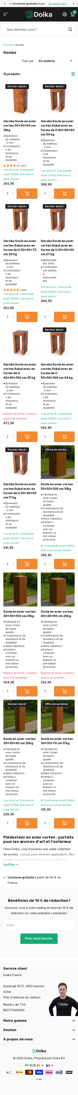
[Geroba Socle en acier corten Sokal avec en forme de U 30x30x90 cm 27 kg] (58, 219)
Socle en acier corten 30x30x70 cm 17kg (57, 741)
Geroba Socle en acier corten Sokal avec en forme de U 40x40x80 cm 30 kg (57, 127)
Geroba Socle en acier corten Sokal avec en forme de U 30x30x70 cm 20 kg (19, 247)
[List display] (73, 74)
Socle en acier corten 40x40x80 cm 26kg (57, 614)
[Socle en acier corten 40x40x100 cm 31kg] (20, 589)
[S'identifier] (64, 14)
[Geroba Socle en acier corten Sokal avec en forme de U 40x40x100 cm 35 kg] (20, 342)
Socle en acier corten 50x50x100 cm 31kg (57, 486)
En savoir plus (58, 3)
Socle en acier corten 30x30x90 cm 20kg (19, 741)
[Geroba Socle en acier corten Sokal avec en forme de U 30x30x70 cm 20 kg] (20, 219)
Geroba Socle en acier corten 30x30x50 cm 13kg (19, 125)
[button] (4, 3)
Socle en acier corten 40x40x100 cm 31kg (19, 614)
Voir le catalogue (5, 14)
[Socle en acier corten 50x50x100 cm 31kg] (58, 462)
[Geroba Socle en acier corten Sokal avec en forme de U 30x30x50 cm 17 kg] (20, 462)
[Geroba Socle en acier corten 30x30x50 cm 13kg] (20, 99)
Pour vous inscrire (39, 938)
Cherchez (70, 29)
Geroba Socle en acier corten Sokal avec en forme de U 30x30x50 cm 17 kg (19, 490)
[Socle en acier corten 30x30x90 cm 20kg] (20, 717)
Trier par (27, 61)
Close (39, 1020)
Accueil (8, 44)
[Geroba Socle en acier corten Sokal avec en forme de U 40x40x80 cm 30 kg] (58, 99)
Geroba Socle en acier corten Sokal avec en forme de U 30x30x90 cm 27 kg (57, 247)
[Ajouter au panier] (27, 193)
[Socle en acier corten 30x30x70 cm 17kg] (58, 717)
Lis (9, 864)
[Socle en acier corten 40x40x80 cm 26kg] (58, 589)
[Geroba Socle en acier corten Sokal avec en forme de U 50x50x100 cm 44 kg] (58, 342)
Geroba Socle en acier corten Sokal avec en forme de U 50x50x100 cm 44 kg (57, 371)
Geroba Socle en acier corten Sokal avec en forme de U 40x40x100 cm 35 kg (19, 371)
